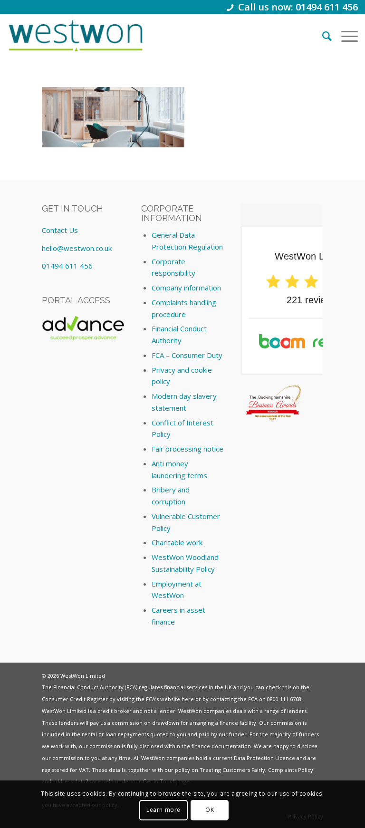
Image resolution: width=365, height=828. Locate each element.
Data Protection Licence (264, 757)
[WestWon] (75, 35)
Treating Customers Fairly (232, 769)
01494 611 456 (67, 265)
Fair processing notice (187, 448)
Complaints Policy (290, 769)
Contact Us (60, 230)
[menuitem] (322, 35)
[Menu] (345, 35)
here (188, 699)
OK (209, 810)
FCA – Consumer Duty (187, 355)
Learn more (163, 810)
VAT (84, 769)
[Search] (322, 35)
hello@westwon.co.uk (77, 248)
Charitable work (177, 542)
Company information (186, 287)
